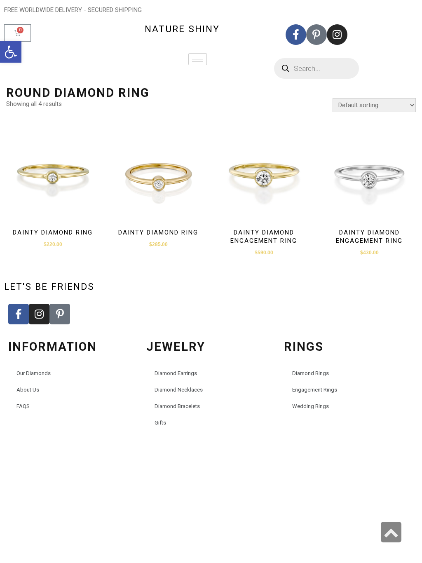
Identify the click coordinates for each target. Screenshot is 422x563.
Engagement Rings (314, 390)
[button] (10, 52)
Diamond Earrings (176, 373)
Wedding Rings (310, 406)
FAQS (23, 406)
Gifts (160, 423)
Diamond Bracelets (177, 406)
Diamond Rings (310, 373)
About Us (27, 390)
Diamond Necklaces (179, 390)
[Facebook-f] (296, 34)
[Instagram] (337, 34)
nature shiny (182, 28)
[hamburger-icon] (197, 59)
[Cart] (17, 33)
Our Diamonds (33, 373)
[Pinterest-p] (316, 34)
